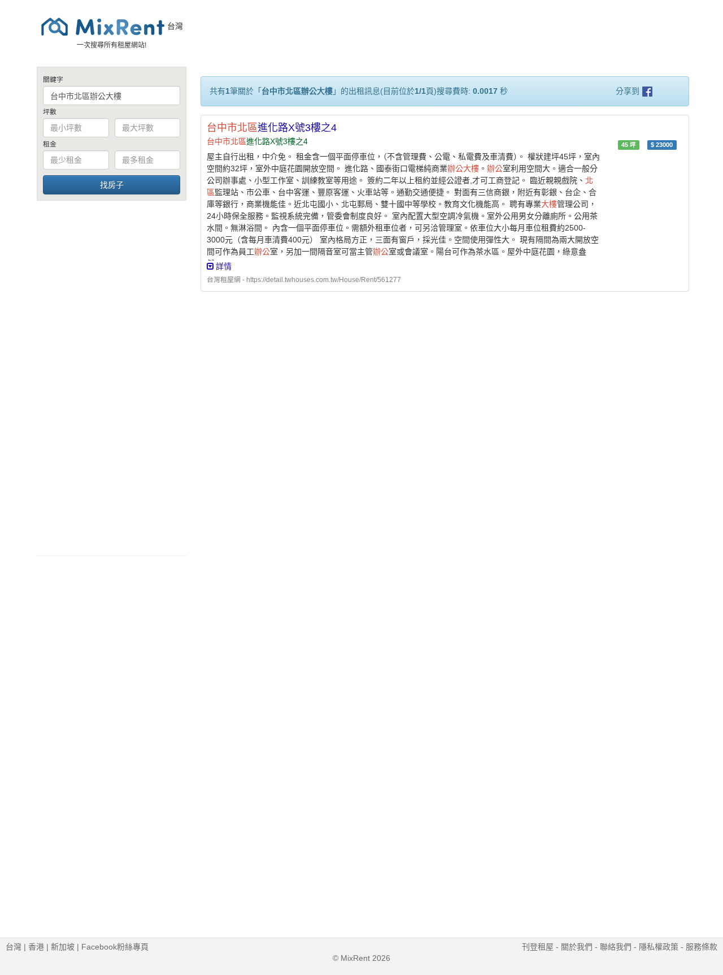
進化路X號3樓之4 (272, 127)
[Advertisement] (111, 377)
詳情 (223, 266)
